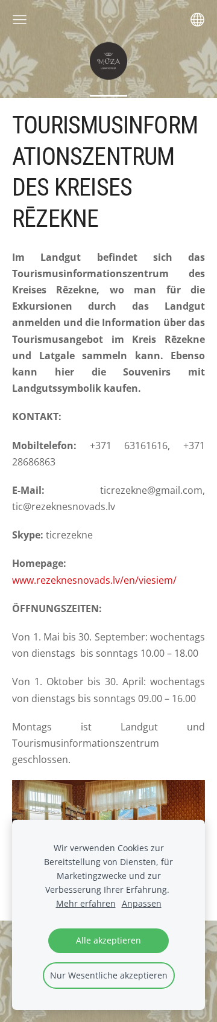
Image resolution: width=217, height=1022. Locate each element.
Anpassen (142, 903)
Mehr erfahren (86, 903)
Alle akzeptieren (108, 940)
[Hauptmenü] (19, 19)
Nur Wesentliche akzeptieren (109, 975)
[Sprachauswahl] (197, 19)
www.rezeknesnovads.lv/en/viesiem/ (94, 580)
